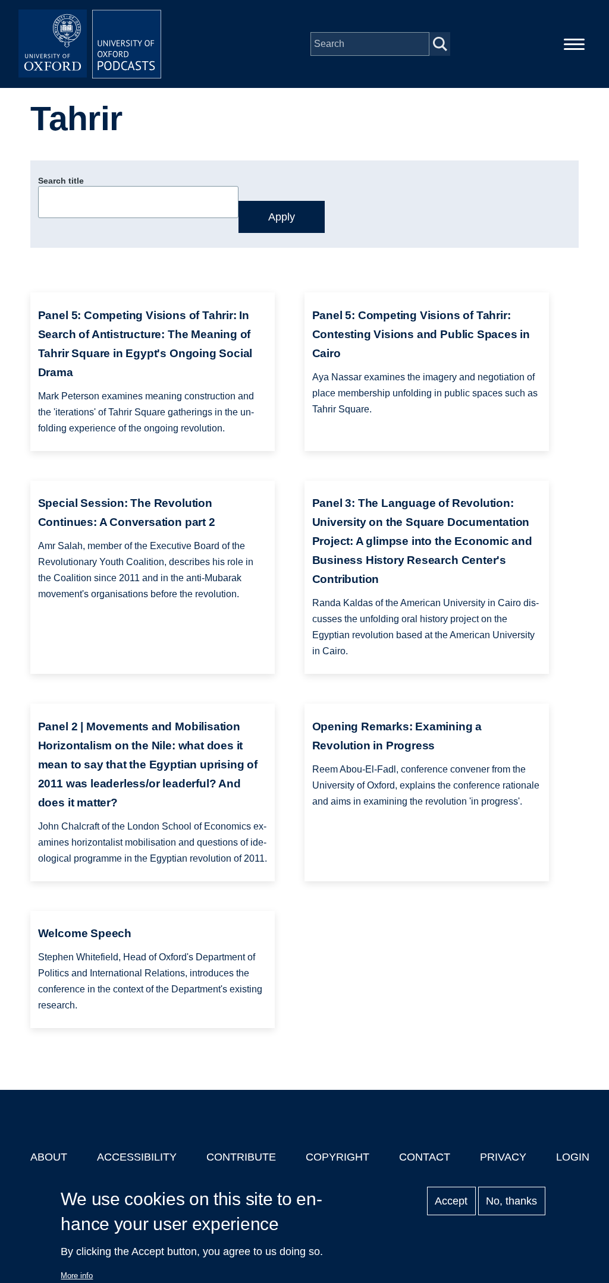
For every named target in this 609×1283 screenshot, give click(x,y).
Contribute (241, 1157)
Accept (451, 1201)
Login (572, 1157)
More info (77, 1275)
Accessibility (137, 1157)
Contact (424, 1157)
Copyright (337, 1157)
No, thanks (511, 1201)
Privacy (503, 1157)
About (48, 1157)
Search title (61, 180)
